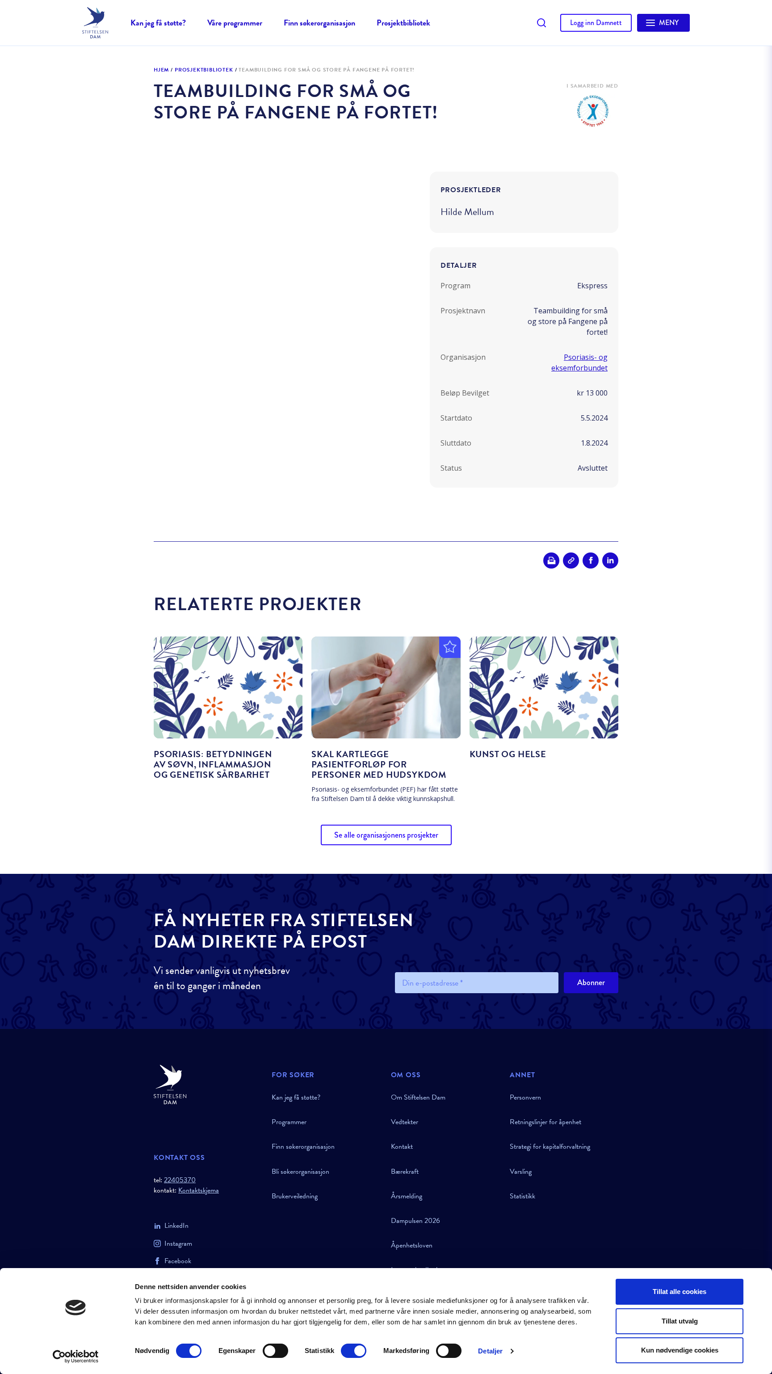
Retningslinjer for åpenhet (545, 1122)
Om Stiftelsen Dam (418, 1097)
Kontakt (402, 1146)
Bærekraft (405, 1171)
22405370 (180, 1180)
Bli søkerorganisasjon (300, 1171)
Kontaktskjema (198, 1190)
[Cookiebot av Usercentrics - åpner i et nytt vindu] (76, 1356)
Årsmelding (406, 1196)
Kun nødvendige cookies (679, 1350)
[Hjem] (207, 1084)
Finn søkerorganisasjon (319, 23)
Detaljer (490, 1351)
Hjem (161, 70)
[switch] (275, 1351)
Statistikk (522, 1196)
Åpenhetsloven (411, 1245)
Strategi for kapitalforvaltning (550, 1146)
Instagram (178, 1243)
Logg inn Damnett (596, 22)
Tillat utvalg (680, 1321)
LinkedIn (176, 1225)
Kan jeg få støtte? (158, 23)
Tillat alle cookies (679, 1291)
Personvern (525, 1097)
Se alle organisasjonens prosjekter (386, 835)
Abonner (591, 982)
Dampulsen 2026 (415, 1220)
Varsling (521, 1171)
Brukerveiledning (295, 1196)
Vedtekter (404, 1122)
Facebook (177, 1261)
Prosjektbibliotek (403, 23)
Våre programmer (234, 23)
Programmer (289, 1122)
